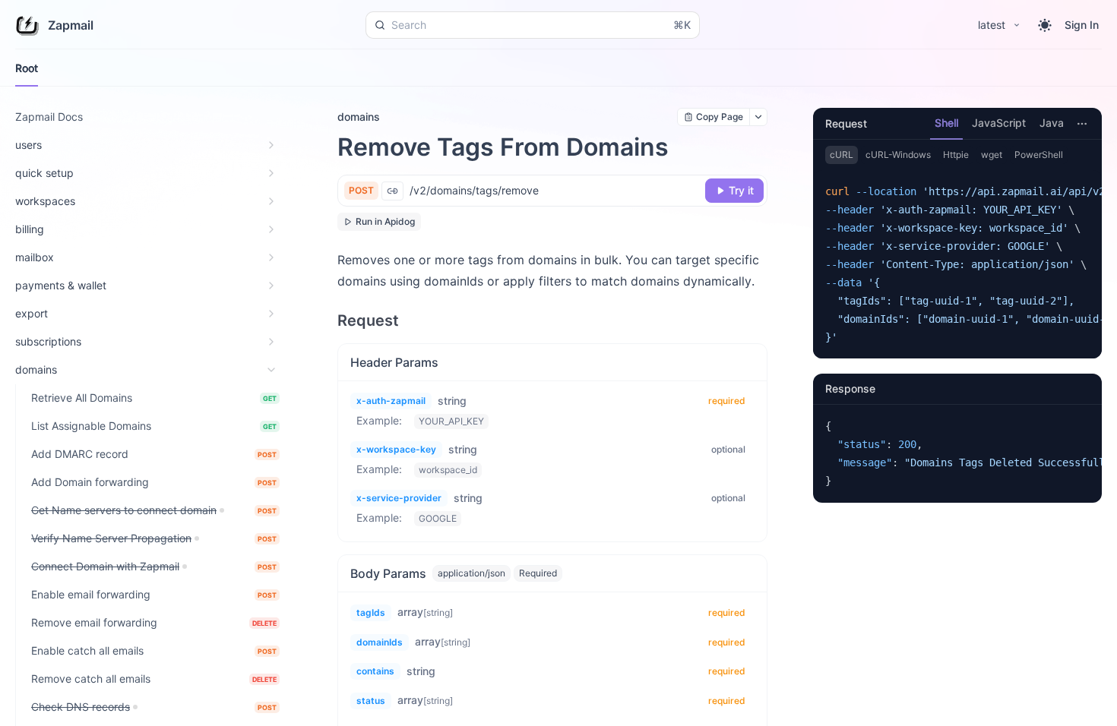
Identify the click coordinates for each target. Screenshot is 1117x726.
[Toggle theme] (1045, 25)
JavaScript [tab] (999, 122)
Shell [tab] (946, 122)
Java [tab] (1051, 122)
